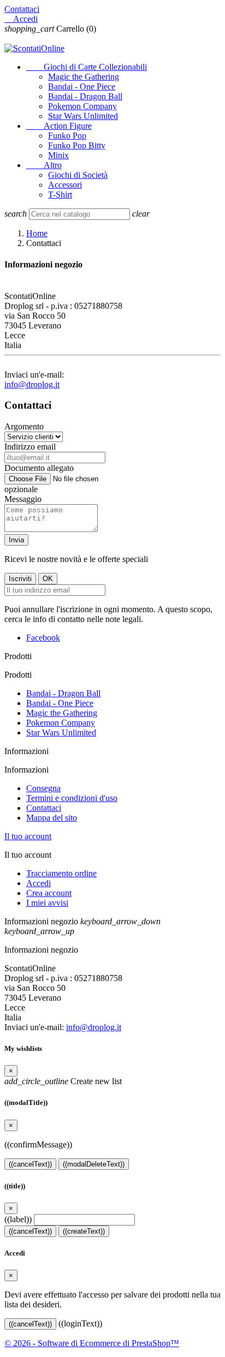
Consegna (43, 788)
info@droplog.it (32, 384)
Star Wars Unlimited (83, 116)
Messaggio (23, 499)
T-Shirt (60, 194)
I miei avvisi (47, 902)
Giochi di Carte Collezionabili (86, 66)
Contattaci (21, 9)
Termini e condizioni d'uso (71, 798)
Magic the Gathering (83, 76)
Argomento (24, 426)
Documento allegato (39, 468)
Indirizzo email (30, 446)
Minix (58, 155)
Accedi (38, 883)
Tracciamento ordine (61, 873)
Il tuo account (27, 836)
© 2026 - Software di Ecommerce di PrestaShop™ (91, 1343)
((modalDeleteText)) (94, 1164)
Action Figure (59, 125)
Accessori (65, 184)
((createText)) (84, 1231)
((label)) (18, 1219)
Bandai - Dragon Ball (85, 96)
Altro (44, 165)
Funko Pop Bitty (76, 145)
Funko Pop (67, 135)
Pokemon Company (82, 106)
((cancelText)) (30, 1164)
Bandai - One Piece (81, 86)
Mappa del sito (51, 817)
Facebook (43, 637)
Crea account (49, 893)
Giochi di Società (78, 175)
